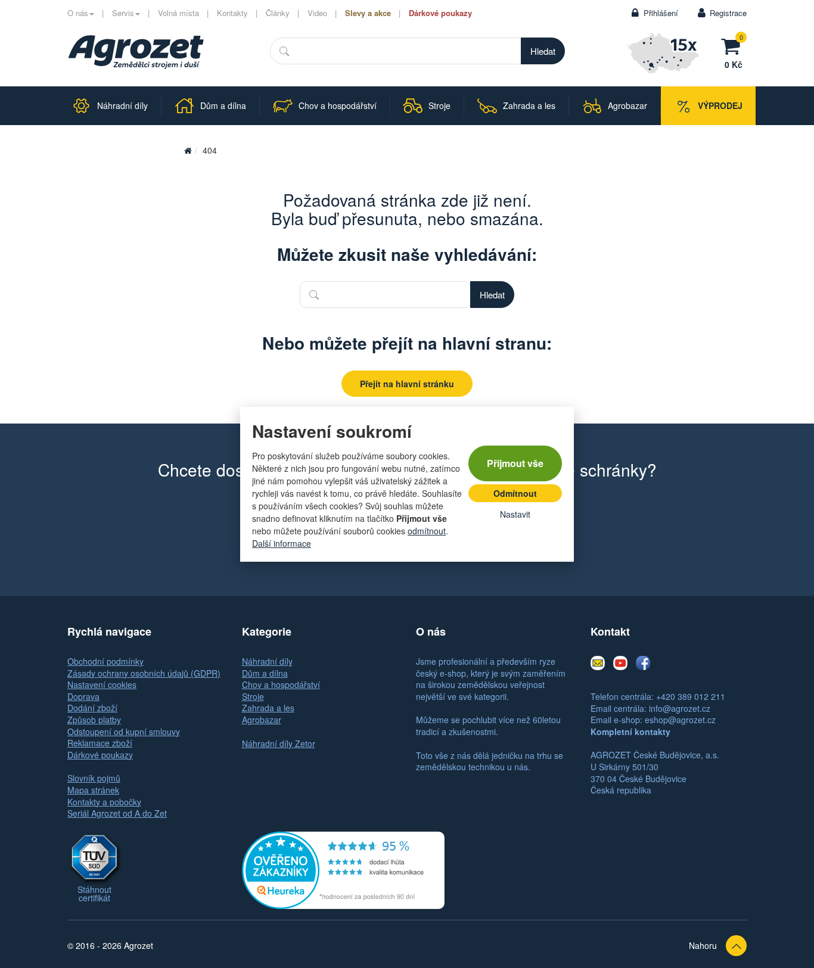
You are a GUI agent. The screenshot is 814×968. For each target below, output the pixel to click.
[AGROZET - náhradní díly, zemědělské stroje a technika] (135, 52)
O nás (77, 12)
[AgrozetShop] (188, 150)
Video (317, 12)
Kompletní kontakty (630, 731)
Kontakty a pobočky (104, 802)
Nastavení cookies (101, 684)
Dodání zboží (92, 708)
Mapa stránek (93, 790)
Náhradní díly (267, 661)
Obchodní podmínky (105, 661)
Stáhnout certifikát (94, 893)
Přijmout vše (515, 463)
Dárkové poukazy (440, 12)
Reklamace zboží (99, 743)
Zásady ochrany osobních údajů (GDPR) (143, 673)
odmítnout (427, 531)
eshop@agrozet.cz (680, 720)
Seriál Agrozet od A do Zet (117, 813)
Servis (123, 12)
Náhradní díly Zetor (278, 743)
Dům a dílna (265, 673)
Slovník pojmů (93, 778)
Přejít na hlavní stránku (407, 384)
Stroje (253, 696)
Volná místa (178, 12)
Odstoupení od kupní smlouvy (123, 731)
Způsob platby (94, 720)
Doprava (83, 696)
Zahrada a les (268, 708)
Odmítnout (515, 493)
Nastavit (515, 514)
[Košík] (734, 45)
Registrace (728, 12)
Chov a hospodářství (281, 684)
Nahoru (703, 945)
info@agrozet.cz (679, 708)
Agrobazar (261, 720)
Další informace (281, 543)
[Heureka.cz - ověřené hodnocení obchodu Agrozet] (343, 868)
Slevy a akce (368, 12)
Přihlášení (661, 12)
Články (278, 12)
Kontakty (232, 12)
